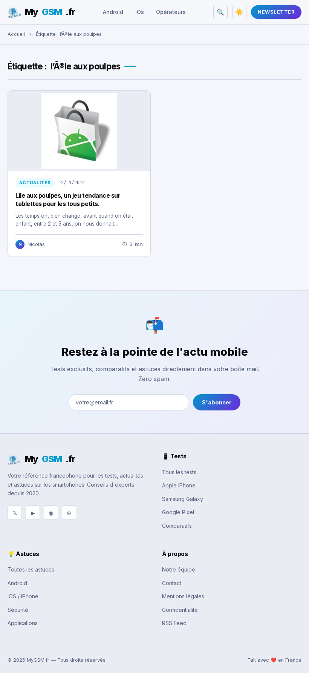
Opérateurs (171, 12)
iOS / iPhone (23, 596)
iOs (139, 12)
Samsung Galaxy (182, 499)
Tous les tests (179, 472)
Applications (23, 623)
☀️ (239, 12)
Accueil (16, 34)
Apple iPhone (179, 485)
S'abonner (216, 402)
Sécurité (18, 610)
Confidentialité (180, 610)
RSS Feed (174, 623)
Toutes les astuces (31, 569)
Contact (171, 583)
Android (113, 12)
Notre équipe (178, 569)
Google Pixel (178, 512)
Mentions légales (183, 596)
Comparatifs (177, 525)
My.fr (50, 11)
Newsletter (276, 12)
